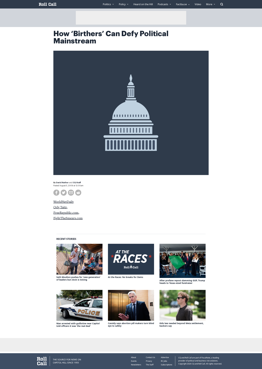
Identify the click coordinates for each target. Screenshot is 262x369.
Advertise (165, 357)
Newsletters (136, 364)
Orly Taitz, (60, 207)
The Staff (149, 364)
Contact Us (150, 357)
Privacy (149, 361)
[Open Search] (221, 4)
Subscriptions (166, 364)
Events (134, 361)
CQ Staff (77, 183)
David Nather (62, 183)
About (133, 357)
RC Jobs (164, 361)
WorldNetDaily (63, 202)
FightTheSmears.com (68, 218)
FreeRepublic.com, (66, 212)
